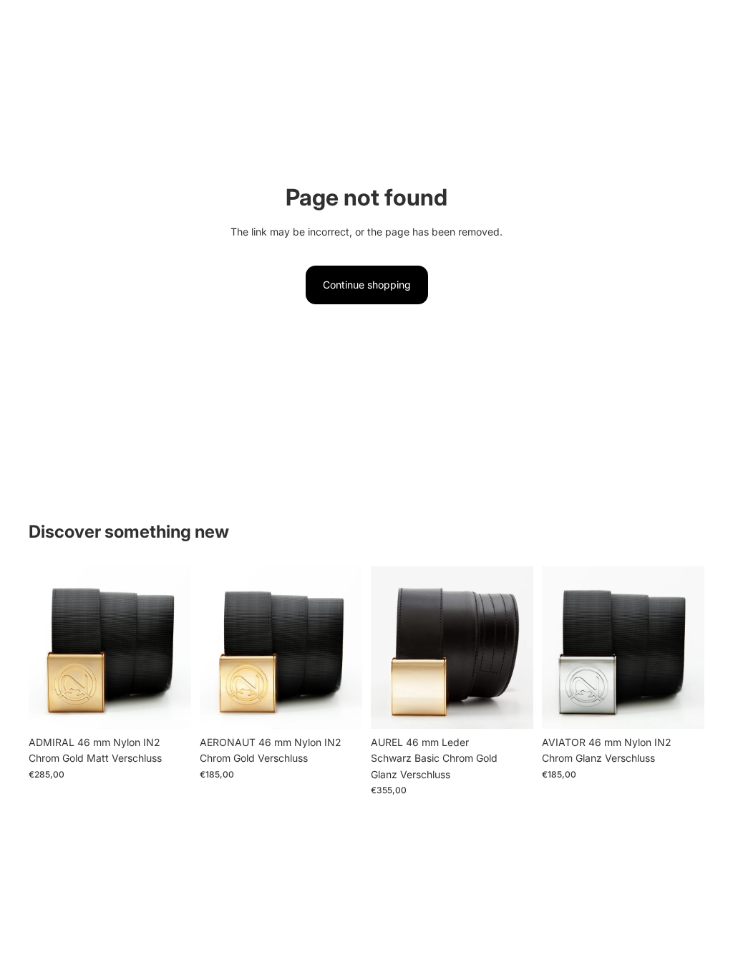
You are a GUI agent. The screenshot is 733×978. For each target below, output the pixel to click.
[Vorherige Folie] (44, 648)
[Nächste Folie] (175, 648)
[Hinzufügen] (169, 707)
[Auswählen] (511, 707)
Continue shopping (367, 285)
